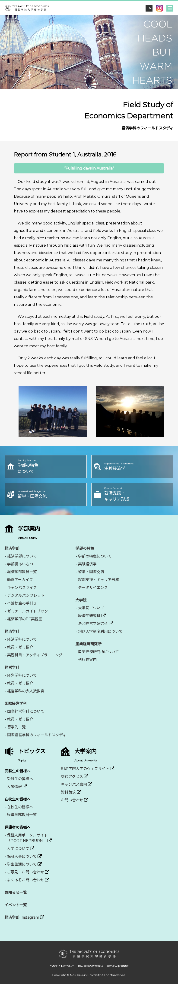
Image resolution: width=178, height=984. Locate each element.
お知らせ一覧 (16, 892)
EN (149, 8)
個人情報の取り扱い (90, 966)
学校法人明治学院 (117, 966)
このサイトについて (61, 966)
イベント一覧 (16, 905)
